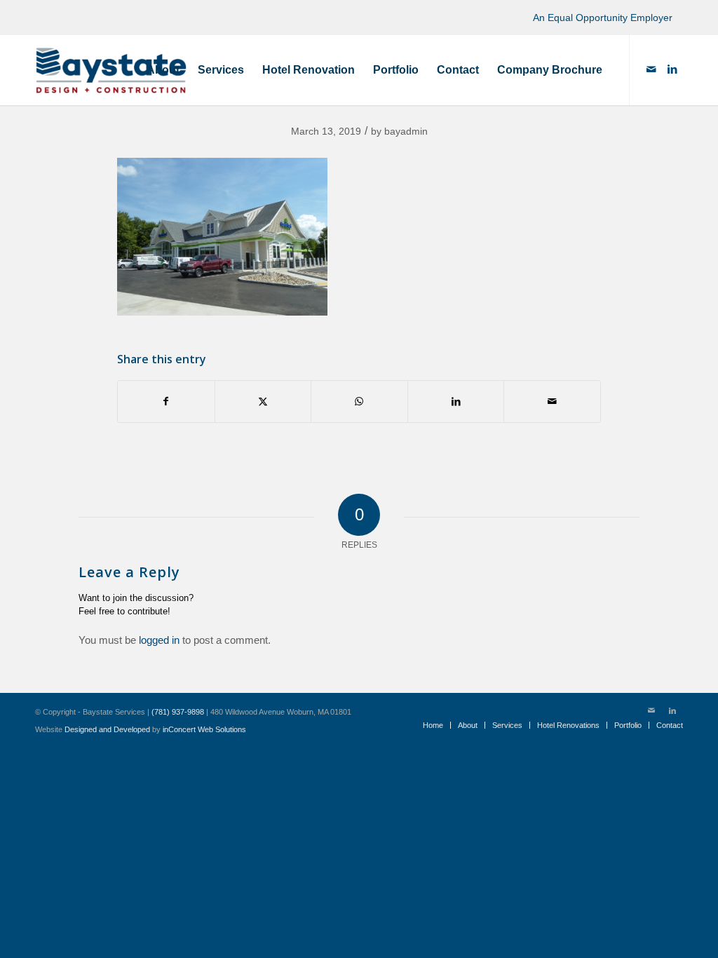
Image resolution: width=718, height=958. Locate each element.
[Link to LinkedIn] (672, 69)
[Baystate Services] (111, 70)
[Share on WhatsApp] (359, 401)
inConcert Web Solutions (204, 729)
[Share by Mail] (552, 401)
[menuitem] (163, 70)
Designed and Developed (107, 729)
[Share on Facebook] (166, 401)
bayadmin (406, 131)
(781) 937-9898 (177, 712)
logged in (159, 640)
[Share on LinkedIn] (456, 401)
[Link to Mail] (651, 69)
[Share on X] (263, 401)
